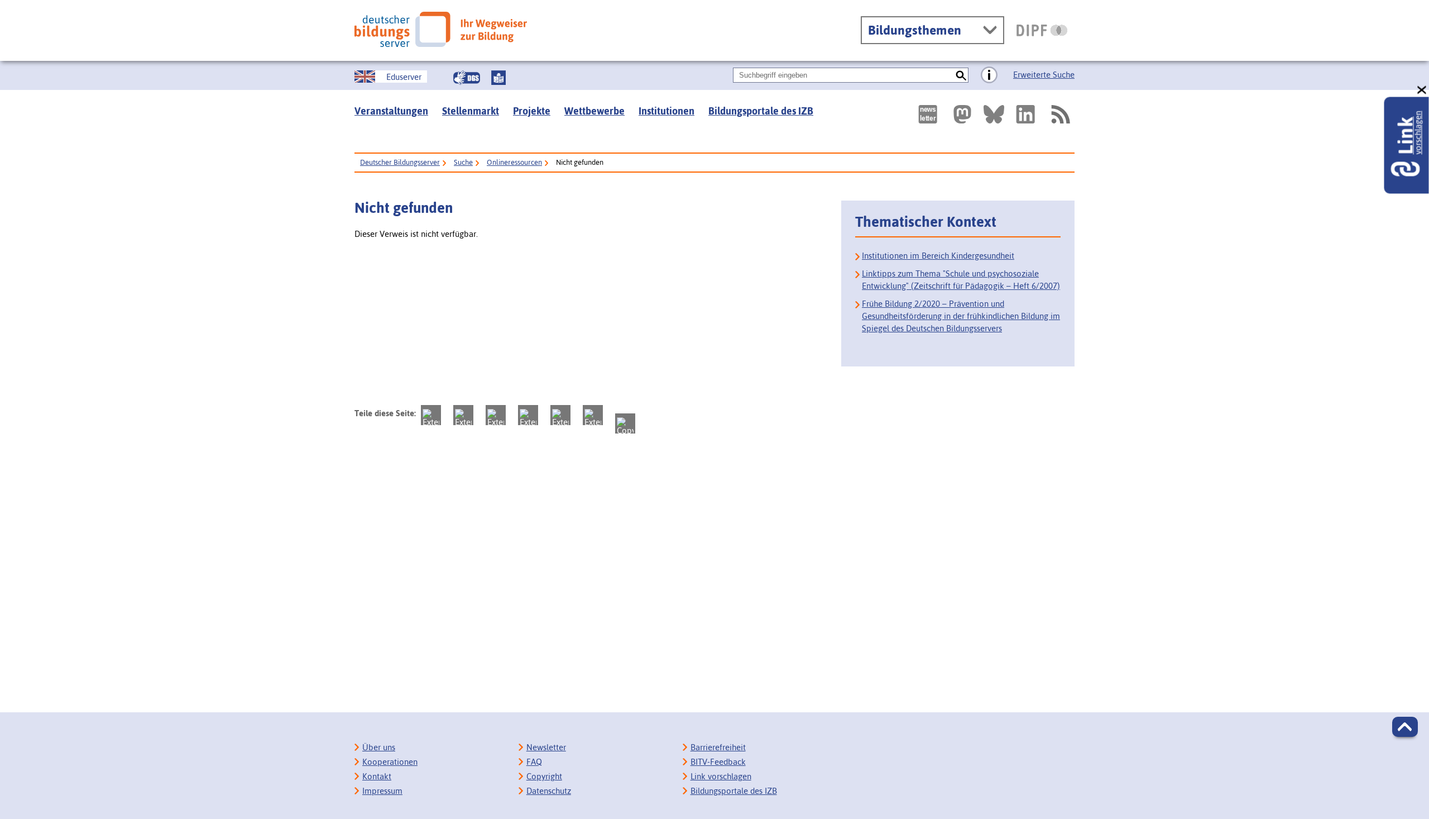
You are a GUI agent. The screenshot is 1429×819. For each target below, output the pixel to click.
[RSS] (1060, 114)
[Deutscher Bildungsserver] (440, 29)
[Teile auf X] (496, 415)
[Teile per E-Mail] (593, 415)
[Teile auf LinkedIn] (560, 415)
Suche (463, 162)
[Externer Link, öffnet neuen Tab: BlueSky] (993, 114)
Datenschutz (548, 791)
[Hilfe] (989, 75)
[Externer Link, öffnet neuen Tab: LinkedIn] (1025, 114)
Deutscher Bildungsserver (400, 162)
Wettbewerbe (594, 111)
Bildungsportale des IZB (760, 111)
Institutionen (666, 111)
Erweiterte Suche (1044, 74)
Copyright (544, 776)
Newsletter (546, 747)
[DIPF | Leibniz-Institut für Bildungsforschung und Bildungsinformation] (1042, 30)
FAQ (534, 761)
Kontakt (376, 776)
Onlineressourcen (514, 162)
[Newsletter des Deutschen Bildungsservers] (927, 114)
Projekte (531, 111)
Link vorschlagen (720, 776)
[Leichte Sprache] (498, 77)
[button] (1405, 727)
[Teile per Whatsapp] (528, 415)
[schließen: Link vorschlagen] (1422, 90)
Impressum (382, 791)
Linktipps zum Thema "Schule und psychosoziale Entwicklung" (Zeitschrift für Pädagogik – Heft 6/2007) (961, 280)
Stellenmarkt (470, 111)
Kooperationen (390, 761)
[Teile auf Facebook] (463, 415)
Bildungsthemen (914, 30)
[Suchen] (961, 75)
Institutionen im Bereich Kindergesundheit (938, 255)
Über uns (378, 747)
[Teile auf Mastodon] (431, 415)
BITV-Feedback (718, 761)
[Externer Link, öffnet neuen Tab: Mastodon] (962, 114)
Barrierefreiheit (718, 747)
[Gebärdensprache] (466, 77)
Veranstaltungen (391, 111)
